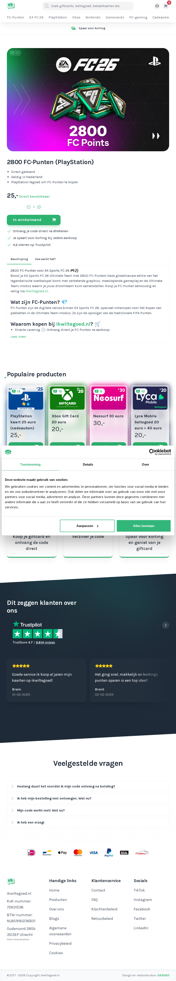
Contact (98, 890)
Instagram (143, 899)
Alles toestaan (143, 525)
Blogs (54, 918)
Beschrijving (19, 259)
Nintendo (92, 17)
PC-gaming (138, 17)
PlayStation (58, 17)
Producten (58, 899)
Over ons (56, 909)
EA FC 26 (36, 17)
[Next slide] (165, 625)
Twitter (140, 918)
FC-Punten (15, 17)
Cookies (56, 953)
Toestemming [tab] (30, 464)
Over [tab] (145, 464)
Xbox (76, 17)
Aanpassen (84, 525)
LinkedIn (141, 928)
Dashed (163, 975)
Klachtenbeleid (104, 909)
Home (54, 890)
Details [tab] (88, 464)
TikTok (139, 890)
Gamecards (115, 17)
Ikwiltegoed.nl (37, 291)
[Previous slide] (157, 625)
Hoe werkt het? (45, 259)
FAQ (94, 899)
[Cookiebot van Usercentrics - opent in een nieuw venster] (152, 452)
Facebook (142, 909)
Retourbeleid (102, 918)
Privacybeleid (60, 943)
